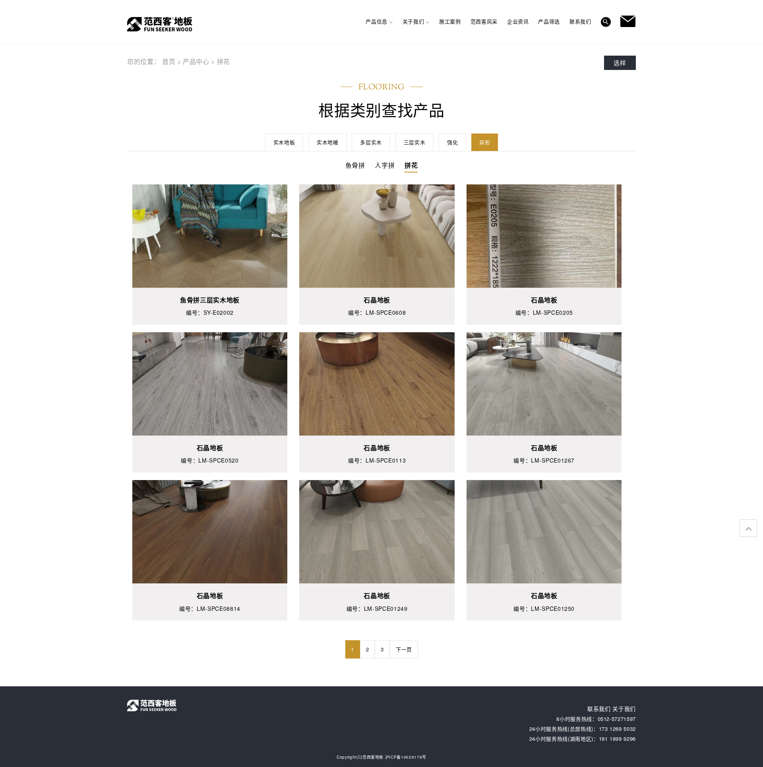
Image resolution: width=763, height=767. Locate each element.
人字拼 (385, 165)
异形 (484, 142)
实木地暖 (328, 142)
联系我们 (599, 709)
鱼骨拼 (355, 165)
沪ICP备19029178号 (405, 757)
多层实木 (371, 142)
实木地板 (284, 142)
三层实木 (415, 142)
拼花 (223, 61)
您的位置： (143, 61)
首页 (168, 61)
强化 (452, 142)
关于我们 (624, 709)
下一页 (404, 649)
